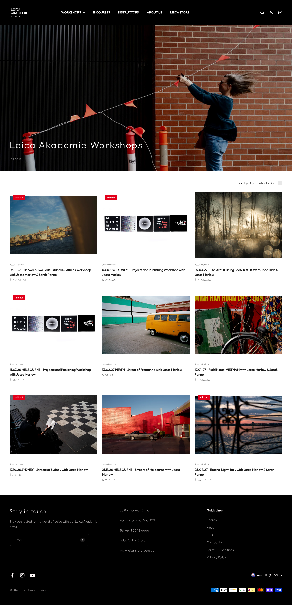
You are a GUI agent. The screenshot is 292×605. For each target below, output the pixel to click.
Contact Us (215, 542)
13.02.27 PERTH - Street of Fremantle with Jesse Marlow (142, 370)
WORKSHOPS (71, 12)
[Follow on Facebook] (12, 575)
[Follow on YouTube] (32, 575)
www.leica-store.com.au (137, 550)
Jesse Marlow (17, 264)
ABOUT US (154, 12)
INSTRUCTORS (128, 12)
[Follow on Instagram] (22, 575)
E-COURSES (101, 12)
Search (212, 520)
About (211, 527)
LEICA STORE (179, 12)
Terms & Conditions (220, 550)
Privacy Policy (216, 557)
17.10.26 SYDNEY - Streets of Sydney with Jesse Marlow (49, 470)
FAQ (210, 535)
